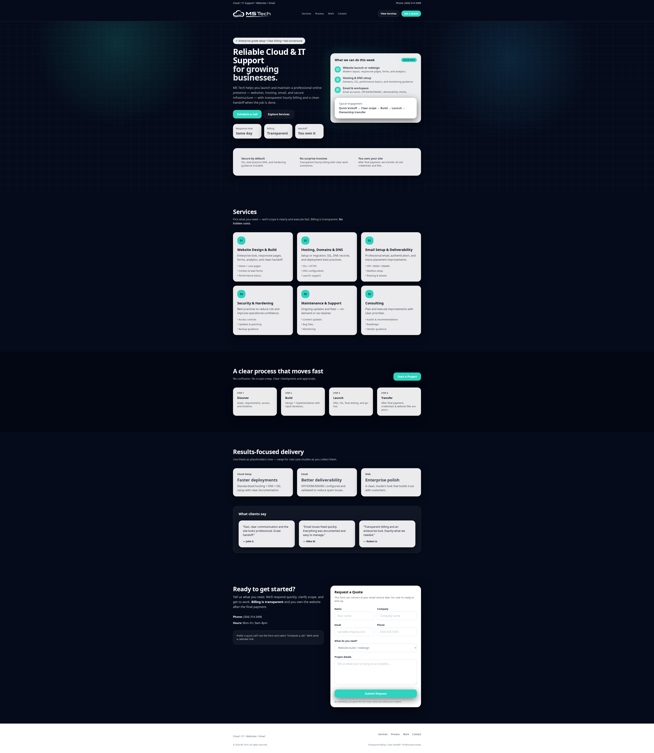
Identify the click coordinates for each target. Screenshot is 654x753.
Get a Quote (411, 13)
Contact (342, 13)
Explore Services (279, 114)
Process (319, 13)
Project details (342, 657)
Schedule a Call (247, 114)
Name (337, 609)
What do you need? (345, 641)
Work (331, 13)
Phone (381, 625)
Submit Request (376, 693)
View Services (388, 13)
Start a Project (407, 376)
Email (337, 625)
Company (382, 609)
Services (306, 13)
